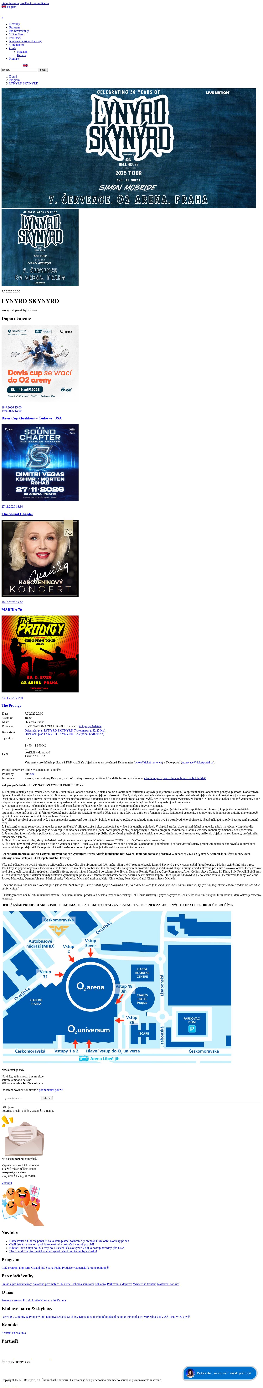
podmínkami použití (51, 1090)
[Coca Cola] (41, 1358)
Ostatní (35, 1267)
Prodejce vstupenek (74, 1267)
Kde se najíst (48, 1300)
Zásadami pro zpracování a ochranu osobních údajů (175, 778)
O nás (12, 48)
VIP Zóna (150, 1316)
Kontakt (14, 58)
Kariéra (21, 55)
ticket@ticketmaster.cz (148, 762)
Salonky (121, 1316)
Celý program (10, 1267)
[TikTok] (20, 66)
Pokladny (100, 1284)
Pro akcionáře (31, 1300)
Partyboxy (8, 1316)
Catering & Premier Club (30, 1316)
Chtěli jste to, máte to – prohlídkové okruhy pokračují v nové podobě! (51, 1244)
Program (14, 27)
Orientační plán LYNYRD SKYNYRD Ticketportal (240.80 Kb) (64, 734)
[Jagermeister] (56, 1358)
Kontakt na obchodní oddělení (97, 1316)
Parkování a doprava (119, 1284)
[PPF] (10, 1376)
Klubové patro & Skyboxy (25, 41)
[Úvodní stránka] (12, 14)
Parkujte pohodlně (97, 1267)
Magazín (22, 51)
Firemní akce (135, 1316)
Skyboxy (72, 1316)
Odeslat (47, 1098)
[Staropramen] (23, 1358)
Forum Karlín (40, 3)
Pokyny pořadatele (90, 726)
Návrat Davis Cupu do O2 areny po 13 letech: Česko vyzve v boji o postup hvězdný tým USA (66, 1247)
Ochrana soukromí (82, 1284)
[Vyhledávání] (30, 66)
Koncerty (24, 1267)
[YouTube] (16, 66)
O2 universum (10, 3)
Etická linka (19, 1333)
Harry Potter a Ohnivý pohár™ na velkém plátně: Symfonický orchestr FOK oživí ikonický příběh (69, 1241)
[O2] (8, 1358)
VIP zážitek (16, 34)
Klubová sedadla (56, 1316)
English (11, 6)
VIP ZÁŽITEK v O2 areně (173, 1316)
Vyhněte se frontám (144, 1284)
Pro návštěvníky (19, 31)
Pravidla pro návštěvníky (17, 1284)
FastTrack (26, 3)
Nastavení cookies (168, 1284)
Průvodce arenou (12, 1300)
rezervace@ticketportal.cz (197, 762)
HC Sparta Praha (51, 1267)
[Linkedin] (11, 66)
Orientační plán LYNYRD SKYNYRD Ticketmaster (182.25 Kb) (65, 730)
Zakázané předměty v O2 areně (52, 1284)
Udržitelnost (16, 44)
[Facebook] (3, 66)
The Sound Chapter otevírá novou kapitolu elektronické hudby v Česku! (53, 1251)
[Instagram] (7, 66)
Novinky (14, 24)
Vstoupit (7, 1183)
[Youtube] (15, 1384)
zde (32, 774)
